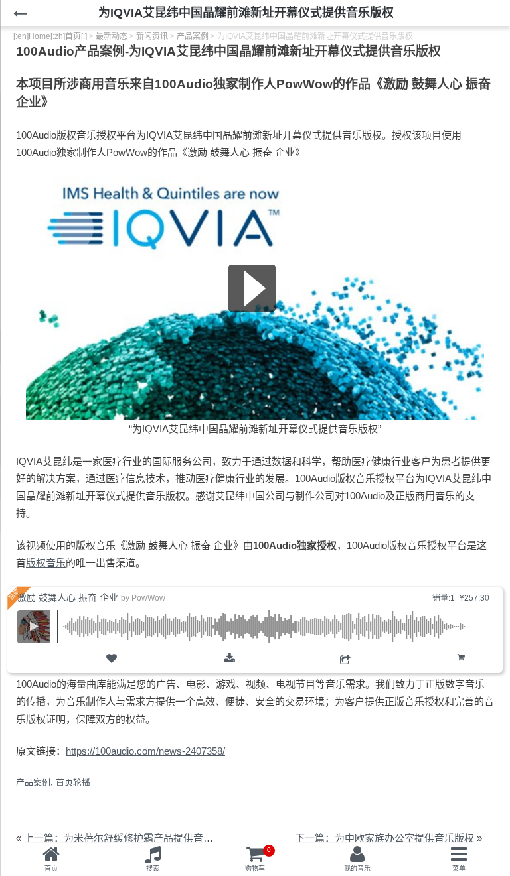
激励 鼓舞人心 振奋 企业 (67, 597)
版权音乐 (46, 562)
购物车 (461, 668)
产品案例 (33, 782)
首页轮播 (73, 782)
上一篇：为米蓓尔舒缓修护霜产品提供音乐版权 (128, 838)
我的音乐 (357, 868)
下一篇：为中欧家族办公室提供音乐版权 (384, 838)
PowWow (148, 598)
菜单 (459, 868)
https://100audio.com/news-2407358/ (145, 751)
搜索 (152, 868)
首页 (51, 868)
